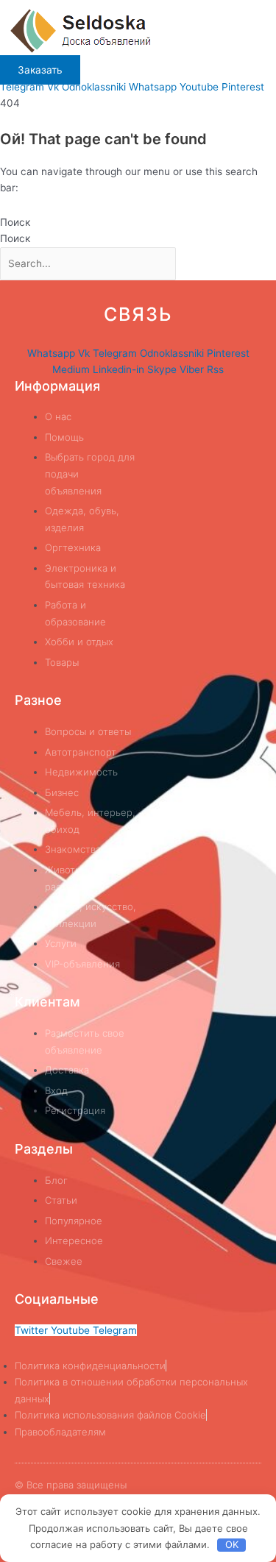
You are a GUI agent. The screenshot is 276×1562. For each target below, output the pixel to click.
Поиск (15, 222)
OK (231, 1544)
